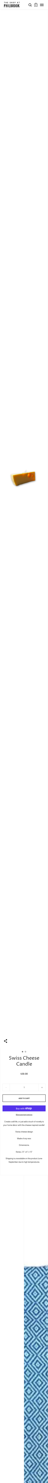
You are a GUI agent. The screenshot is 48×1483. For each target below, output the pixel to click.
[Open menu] (42, 4)
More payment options (24, 1115)
